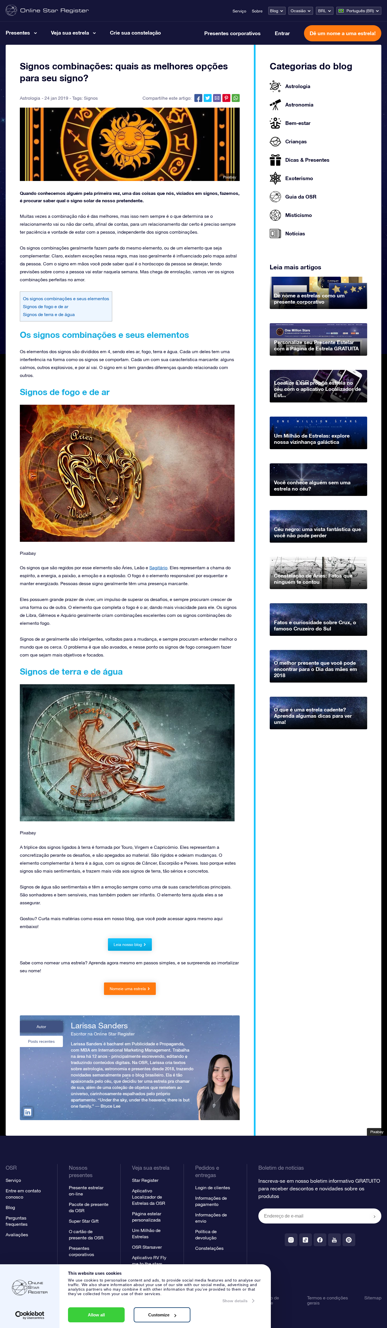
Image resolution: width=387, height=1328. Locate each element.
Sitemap (372, 1297)
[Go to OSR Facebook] (320, 1239)
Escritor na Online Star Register (103, 1033)
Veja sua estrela (70, 32)
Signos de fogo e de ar (45, 306)
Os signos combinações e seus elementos (66, 298)
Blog (274, 10)
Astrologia (30, 98)
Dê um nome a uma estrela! (343, 33)
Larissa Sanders (99, 1025)
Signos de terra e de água (49, 314)
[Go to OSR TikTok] (305, 1239)
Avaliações (17, 1234)
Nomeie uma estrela (128, 988)
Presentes (18, 32)
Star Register (145, 1180)
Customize (158, 1314)
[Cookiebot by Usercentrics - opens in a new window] (30, 1315)
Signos (91, 98)
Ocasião (298, 10)
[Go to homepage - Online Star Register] (47, 11)
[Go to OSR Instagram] (291, 1239)
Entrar (282, 33)
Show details (235, 1301)
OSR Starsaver (147, 1247)
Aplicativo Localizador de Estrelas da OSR (148, 1197)
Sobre (257, 11)
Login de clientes (212, 1187)
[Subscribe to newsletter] (374, 1216)
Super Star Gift (84, 1220)
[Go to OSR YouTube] (334, 1239)
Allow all (96, 1314)
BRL (322, 10)
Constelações (209, 1248)
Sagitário (158, 567)
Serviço (239, 11)
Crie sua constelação (135, 32)
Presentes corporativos (232, 33)
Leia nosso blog (128, 944)
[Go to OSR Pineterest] (349, 1239)
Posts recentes (41, 1041)
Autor (41, 1026)
